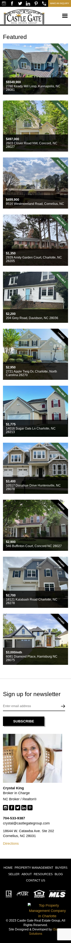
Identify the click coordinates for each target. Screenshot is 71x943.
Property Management (34, 867)
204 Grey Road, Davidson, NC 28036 (32, 318)
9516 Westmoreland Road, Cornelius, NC (35, 203)
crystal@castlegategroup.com (26, 823)
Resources (43, 874)
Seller (14, 874)
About (26, 874)
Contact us (35, 880)
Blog (59, 874)
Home (8, 867)
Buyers (61, 867)
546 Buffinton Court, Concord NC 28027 (34, 546)
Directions (11, 843)
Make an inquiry (59, 3)
